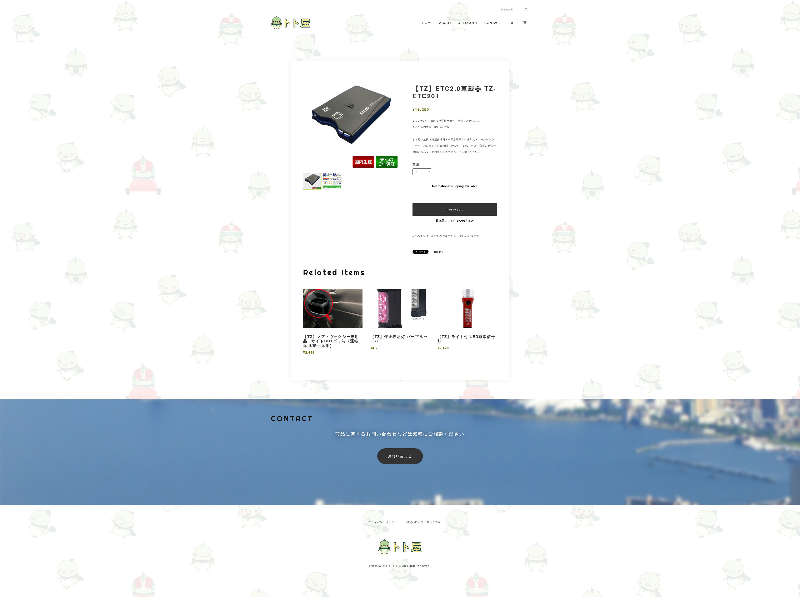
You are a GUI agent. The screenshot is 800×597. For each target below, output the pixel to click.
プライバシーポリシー (382, 522)
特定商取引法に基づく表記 (423, 522)
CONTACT (492, 22)
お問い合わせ (400, 456)
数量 (416, 164)
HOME (427, 22)
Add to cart (455, 209)
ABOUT (445, 22)
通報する (439, 252)
